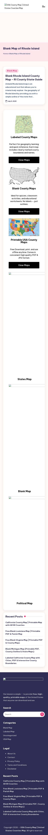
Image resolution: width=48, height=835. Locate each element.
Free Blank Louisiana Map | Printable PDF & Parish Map (22, 632)
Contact (11, 757)
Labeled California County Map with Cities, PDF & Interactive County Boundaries (22, 660)
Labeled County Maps (24, 137)
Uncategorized (9, 735)
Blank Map (12, 71)
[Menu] (43, 6)
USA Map (7, 739)
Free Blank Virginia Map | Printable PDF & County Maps (24, 641)
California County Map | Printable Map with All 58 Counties (23, 623)
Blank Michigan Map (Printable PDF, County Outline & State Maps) (22, 650)
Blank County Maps (24, 188)
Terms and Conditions (17, 765)
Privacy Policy (13, 761)
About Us (11, 753)
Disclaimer (11, 769)
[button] (42, 714)
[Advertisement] (24, 27)
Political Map (25, 603)
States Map (25, 379)
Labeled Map (9, 731)
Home (5, 54)
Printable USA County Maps (24, 241)
